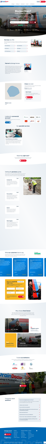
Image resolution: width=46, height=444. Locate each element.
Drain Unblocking (19, 45)
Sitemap (16, 442)
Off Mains (18, 51)
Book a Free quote (28, 99)
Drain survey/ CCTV (19, 19)
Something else (33, 19)
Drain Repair (19, 48)
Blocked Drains (16, 432)
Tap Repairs (22, 432)
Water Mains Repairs (23, 437)
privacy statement (12, 295)
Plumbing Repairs (23, 434)
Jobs (28, 438)
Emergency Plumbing (24, 430)
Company (29, 430)
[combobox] (19, 22)
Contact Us (29, 437)
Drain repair (26, 19)
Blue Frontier (40, 442)
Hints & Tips (29, 433)
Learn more (7, 122)
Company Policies (20, 442)
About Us (29, 432)
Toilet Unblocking (7, 45)
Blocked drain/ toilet (12, 19)
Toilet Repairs (23, 433)
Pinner (6, 104)
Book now (31, 22)
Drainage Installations (17, 437)
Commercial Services (31, 434)
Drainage (15, 430)
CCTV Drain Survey (7, 51)
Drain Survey (7, 48)
